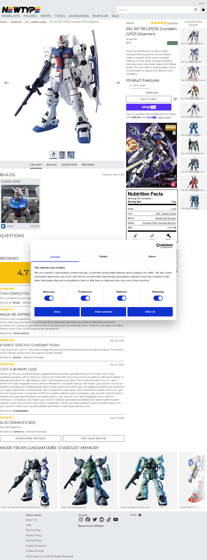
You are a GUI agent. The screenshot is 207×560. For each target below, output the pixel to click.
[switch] (85, 298)
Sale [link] (115, 16)
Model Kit (16, 21)
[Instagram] (81, 520)
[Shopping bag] (203, 9)
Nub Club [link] (100, 16)
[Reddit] (102, 520)
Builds (52, 164)
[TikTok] (109, 520)
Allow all (150, 311)
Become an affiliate (91, 525)
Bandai (130, 23)
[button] (197, 480)
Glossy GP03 (10, 181)
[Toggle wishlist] (175, 99)
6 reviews (172, 23)
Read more (152, 92)
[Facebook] (88, 520)
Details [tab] (104, 256)
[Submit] (196, 9)
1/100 (173, 208)
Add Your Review (93, 438)
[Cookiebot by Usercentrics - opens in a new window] (158, 245)
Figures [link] (30, 16)
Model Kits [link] (11, 16)
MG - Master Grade (35, 21)
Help (28, 525)
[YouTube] (116, 520)
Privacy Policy (34, 535)
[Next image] (117, 83)
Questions (69, 164)
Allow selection (103, 311)
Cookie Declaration (36, 545)
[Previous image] (6, 83)
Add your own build (113, 174)
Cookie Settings (35, 550)
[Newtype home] (21, 9)
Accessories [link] (79, 16)
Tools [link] (60, 16)
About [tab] (152, 256)
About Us (31, 519)
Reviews (88, 164)
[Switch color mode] (140, 515)
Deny (57, 311)
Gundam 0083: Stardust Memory (159, 222)
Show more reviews (31, 438)
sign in (202, 3)
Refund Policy (34, 540)
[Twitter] (95, 520)
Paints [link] (46, 16)
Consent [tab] (55, 257)
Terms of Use (33, 530)
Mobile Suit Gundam (165, 218)
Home (3, 21)
